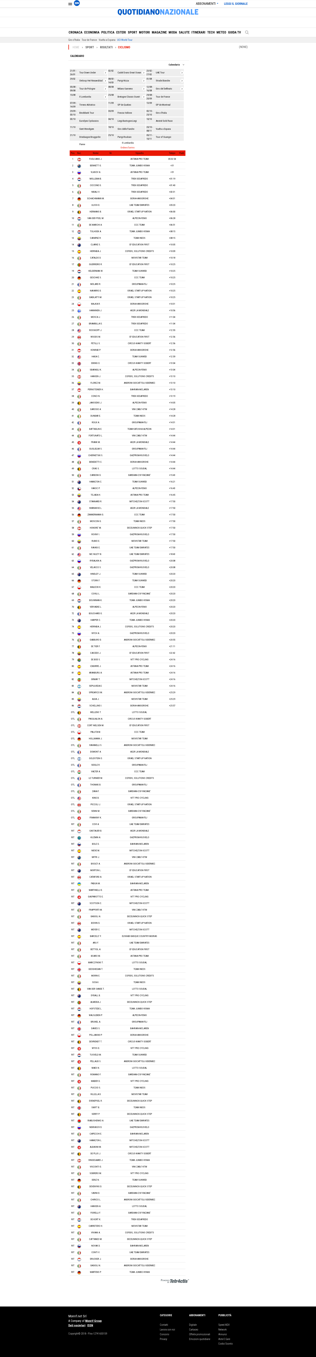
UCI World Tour (124, 39)
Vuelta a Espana (107, 39)
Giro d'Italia (74, 39)
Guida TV (234, 32)
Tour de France (89, 39)
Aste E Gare (224, 1339)
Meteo (221, 32)
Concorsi (164, 1334)
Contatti (164, 1324)
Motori (144, 32)
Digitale (193, 1324)
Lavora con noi (167, 1329)
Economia (91, 32)
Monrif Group (93, 1321)
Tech (211, 32)
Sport (132, 32)
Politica (107, 32)
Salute (184, 32)
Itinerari (198, 32)
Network (222, 1329)
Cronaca (75, 32)
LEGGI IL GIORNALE (236, 3)
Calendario (77, 56)
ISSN (90, 1325)
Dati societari (76, 1325)
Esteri (121, 32)
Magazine (159, 32)
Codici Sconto (225, 1343)
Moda (173, 32)
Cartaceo (193, 1329)
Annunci (222, 1334)
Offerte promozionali (199, 1334)
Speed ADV (224, 1324)
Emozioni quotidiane (199, 1339)
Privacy (163, 1339)
